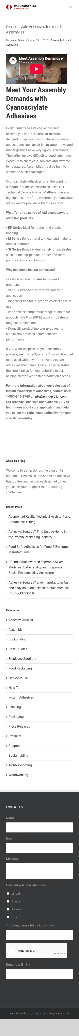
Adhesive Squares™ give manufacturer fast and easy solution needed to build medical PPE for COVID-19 (39, 588)
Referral (16, 909)
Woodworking (18, 775)
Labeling (15, 707)
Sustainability (18, 755)
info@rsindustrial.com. (51, 396)
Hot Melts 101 (19, 678)
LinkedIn (17, 893)
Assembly (56, 40)
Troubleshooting (20, 765)
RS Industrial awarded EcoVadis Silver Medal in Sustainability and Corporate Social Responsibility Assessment (36, 567)
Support (14, 746)
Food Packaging (20, 668)
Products (15, 736)
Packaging (16, 717)
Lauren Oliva (17, 40)
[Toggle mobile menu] (71, 8)
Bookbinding (18, 639)
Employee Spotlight (22, 659)
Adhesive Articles (21, 620)
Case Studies (18, 649)
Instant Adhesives (21, 697)
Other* (16, 917)
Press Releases (19, 726)
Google (16, 901)
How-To (14, 688)
